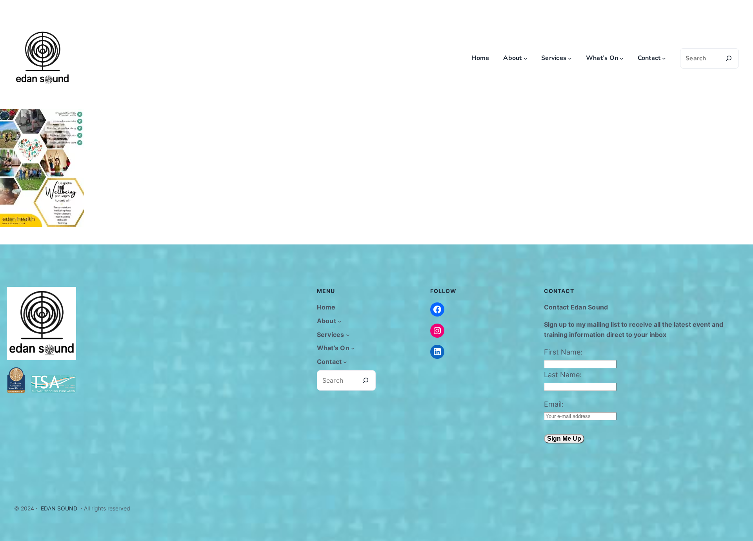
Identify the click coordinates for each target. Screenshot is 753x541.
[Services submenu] (570, 58)
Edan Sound (59, 508)
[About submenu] (525, 58)
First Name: (563, 352)
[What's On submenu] (622, 58)
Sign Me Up (564, 438)
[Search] (728, 58)
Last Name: (563, 375)
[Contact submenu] (664, 58)
